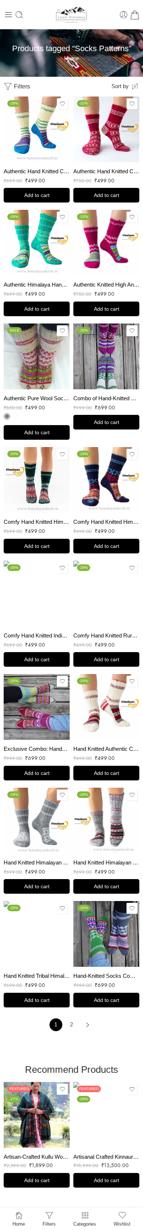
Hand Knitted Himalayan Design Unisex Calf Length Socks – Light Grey (37, 862)
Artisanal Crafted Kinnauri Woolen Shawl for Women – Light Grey (106, 1157)
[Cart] (134, 14)
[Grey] (7, 416)
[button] (37, 195)
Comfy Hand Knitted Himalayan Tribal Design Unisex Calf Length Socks (106, 522)
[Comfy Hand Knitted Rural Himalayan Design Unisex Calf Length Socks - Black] (106, 594)
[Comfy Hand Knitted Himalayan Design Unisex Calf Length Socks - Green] (37, 480)
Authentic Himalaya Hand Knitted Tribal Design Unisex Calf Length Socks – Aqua (37, 284)
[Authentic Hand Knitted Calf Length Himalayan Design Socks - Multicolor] (37, 129)
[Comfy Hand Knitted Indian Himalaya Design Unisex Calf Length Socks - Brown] (37, 594)
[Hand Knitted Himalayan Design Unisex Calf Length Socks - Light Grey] (37, 821)
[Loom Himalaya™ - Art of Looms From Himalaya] (71, 14)
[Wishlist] (62, 103)
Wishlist (122, 1223)
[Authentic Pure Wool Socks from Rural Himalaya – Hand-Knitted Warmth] (37, 356)
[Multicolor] (15, 416)
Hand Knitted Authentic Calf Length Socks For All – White (106, 749)
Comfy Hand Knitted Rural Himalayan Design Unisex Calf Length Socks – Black (106, 635)
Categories (84, 1223)
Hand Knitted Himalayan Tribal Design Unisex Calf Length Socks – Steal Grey (106, 862)
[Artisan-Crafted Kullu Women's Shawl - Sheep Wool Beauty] (37, 1115)
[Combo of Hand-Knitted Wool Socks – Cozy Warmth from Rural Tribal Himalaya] (106, 356)
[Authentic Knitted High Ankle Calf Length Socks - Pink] (106, 243)
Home (71, 58)
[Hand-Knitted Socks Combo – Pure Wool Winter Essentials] (106, 934)
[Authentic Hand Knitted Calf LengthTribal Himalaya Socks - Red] (106, 129)
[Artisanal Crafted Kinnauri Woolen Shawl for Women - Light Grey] (106, 1115)
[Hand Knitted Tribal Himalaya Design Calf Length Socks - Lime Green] (37, 934)
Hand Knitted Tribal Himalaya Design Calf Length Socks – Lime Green (37, 976)
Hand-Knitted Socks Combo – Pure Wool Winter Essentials (106, 976)
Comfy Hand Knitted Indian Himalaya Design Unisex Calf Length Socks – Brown (37, 635)
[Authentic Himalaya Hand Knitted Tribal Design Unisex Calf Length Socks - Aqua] (37, 243)
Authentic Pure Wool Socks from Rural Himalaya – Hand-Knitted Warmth (37, 398)
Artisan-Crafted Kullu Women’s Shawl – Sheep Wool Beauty (37, 1157)
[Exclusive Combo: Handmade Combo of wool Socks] (37, 707)
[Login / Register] (123, 14)
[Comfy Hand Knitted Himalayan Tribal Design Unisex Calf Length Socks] (106, 480)
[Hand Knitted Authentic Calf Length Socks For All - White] (106, 707)
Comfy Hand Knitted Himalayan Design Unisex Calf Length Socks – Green (37, 522)
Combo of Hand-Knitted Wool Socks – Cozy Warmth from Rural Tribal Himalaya (106, 398)
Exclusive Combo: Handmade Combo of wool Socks (37, 749)
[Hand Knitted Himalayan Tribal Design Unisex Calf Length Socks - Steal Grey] (106, 821)
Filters (21, 86)
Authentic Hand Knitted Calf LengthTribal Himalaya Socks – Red (106, 171)
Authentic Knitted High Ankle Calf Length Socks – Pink (106, 284)
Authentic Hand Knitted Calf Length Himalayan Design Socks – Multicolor (37, 171)
